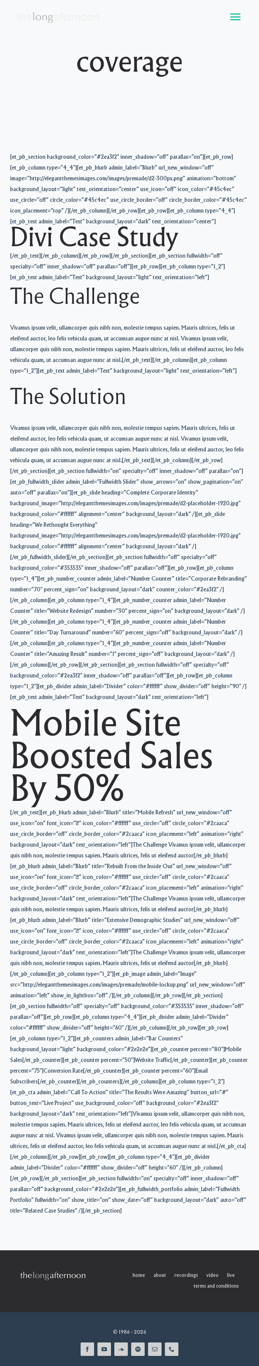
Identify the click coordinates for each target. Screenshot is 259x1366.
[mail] (155, 1349)
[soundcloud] (121, 1349)
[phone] (171, 1349)
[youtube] (104, 1349)
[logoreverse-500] (53, 1273)
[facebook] (87, 1349)
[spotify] (138, 1349)
